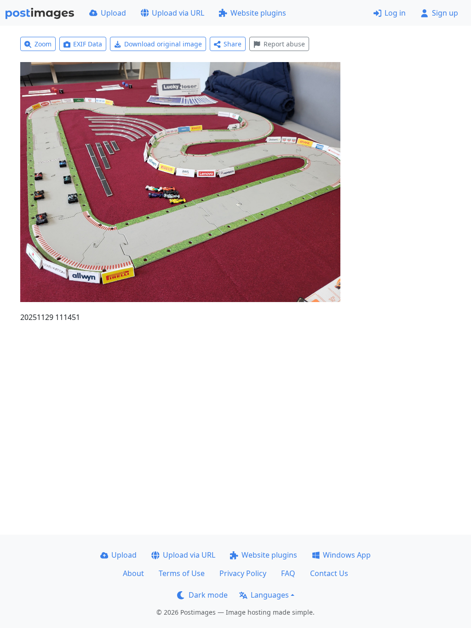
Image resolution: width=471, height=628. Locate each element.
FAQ (288, 573)
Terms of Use (182, 573)
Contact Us (329, 573)
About (133, 573)
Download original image (163, 44)
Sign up (445, 13)
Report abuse (284, 44)
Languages (270, 595)
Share (232, 44)
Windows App (347, 555)
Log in (395, 13)
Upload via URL (178, 13)
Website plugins (258, 13)
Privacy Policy (242, 573)
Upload (113, 13)
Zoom (43, 44)
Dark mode (208, 595)
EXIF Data (87, 44)
